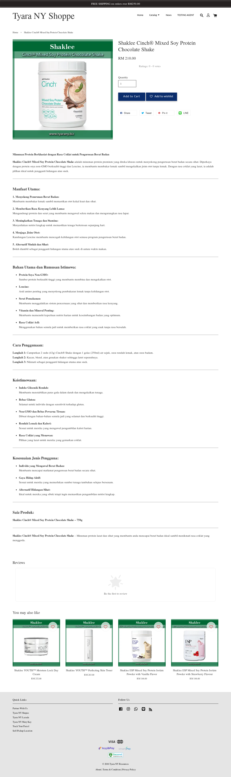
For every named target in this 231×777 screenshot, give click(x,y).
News (168, 15)
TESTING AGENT (185, 15)
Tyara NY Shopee (21, 712)
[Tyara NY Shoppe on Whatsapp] (135, 710)
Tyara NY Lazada (21, 717)
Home (140, 15)
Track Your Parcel (21, 726)
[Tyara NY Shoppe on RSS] (150, 710)
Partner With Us (20, 708)
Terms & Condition (112, 769)
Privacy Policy (129, 769)
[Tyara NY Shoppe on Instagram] (128, 710)
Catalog (153, 15)
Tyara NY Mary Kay (22, 721)
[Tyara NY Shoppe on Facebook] (120, 710)
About (98, 769)
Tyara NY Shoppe (44, 15)
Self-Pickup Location (22, 730)
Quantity (123, 77)
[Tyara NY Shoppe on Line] (143, 710)
